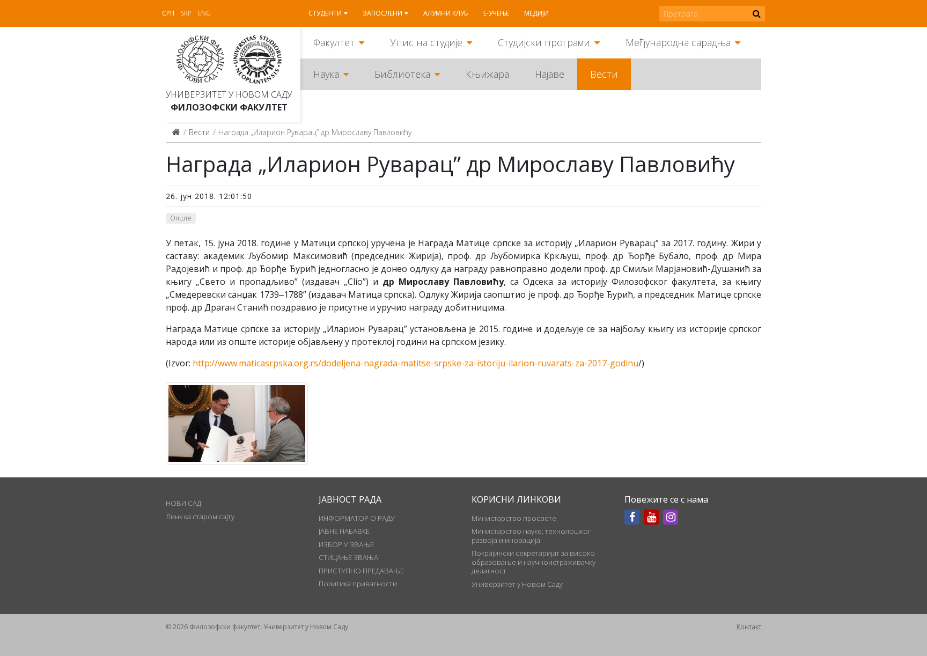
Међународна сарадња (678, 42)
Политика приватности (358, 583)
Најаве (549, 74)
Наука (326, 74)
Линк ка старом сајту (200, 516)
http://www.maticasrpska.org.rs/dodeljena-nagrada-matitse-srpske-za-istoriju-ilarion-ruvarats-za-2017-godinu (415, 363)
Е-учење (496, 13)
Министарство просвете (514, 518)
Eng (204, 13)
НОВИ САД (183, 503)
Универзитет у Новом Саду (229, 94)
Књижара (487, 74)
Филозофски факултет (229, 107)
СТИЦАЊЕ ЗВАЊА (348, 557)
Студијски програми (544, 42)
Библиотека (402, 74)
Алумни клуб (445, 13)
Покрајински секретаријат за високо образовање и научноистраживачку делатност (533, 562)
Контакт (749, 626)
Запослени (382, 13)
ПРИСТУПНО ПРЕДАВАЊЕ (361, 571)
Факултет (334, 42)
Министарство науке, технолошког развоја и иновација (531, 535)
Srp (186, 13)
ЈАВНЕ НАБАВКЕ (344, 531)
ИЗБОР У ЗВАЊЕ (346, 544)
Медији (536, 13)
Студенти (325, 13)
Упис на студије (426, 42)
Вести (604, 74)
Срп (168, 13)
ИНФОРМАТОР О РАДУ (357, 518)
